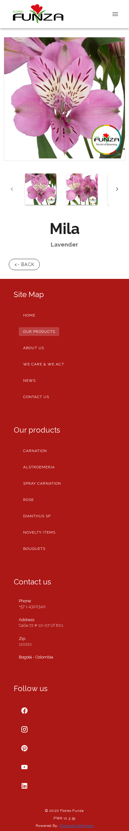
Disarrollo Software (77, 825)
